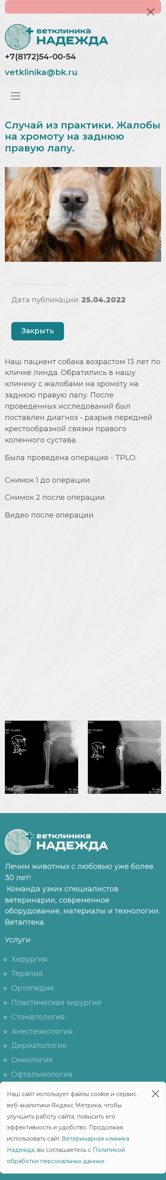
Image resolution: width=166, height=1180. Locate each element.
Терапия (27, 973)
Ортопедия (32, 988)
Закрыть (37, 330)
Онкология (32, 1060)
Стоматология (38, 1017)
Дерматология (39, 1045)
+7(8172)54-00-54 (40, 56)
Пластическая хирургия (56, 1002)
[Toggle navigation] (16, 96)
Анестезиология (42, 1031)
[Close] (151, 12)
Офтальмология (42, 1074)
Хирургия (29, 959)
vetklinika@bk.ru (41, 72)
